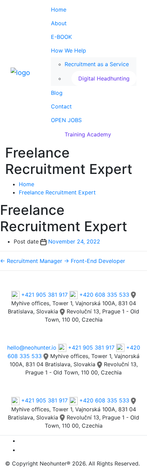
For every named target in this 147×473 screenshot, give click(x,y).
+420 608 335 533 (104, 294)
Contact (61, 106)
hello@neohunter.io (31, 347)
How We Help (68, 50)
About (59, 23)
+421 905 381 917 (44, 294)
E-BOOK (61, 36)
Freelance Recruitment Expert (57, 192)
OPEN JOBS (66, 120)
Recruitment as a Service (97, 64)
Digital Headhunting (104, 78)
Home (58, 9)
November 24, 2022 (74, 241)
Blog (57, 92)
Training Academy (88, 134)
